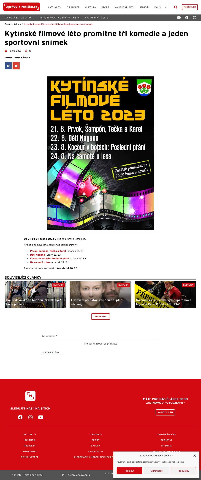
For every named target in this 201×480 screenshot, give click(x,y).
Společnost (95, 451)
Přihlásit (100, 316)
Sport (96, 440)
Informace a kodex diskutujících (95, 457)
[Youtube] (179, 17)
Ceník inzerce (30, 457)
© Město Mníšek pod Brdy (27, 474)
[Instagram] (194, 17)
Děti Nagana (37, 254)
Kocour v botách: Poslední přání (49, 258)
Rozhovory (30, 451)
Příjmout (129, 470)
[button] (194, 455)
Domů (8, 24)
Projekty (30, 445)
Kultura (17, 24)
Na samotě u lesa (40, 262)
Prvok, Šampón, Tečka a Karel (48, 250)
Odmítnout (156, 470)
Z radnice (96, 434)
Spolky (95, 445)
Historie (166, 445)
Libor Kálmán (22, 57)
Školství (166, 440)
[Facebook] (187, 17)
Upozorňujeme (166, 434)
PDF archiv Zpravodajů (76, 474)
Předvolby (183, 470)
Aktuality (29, 434)
